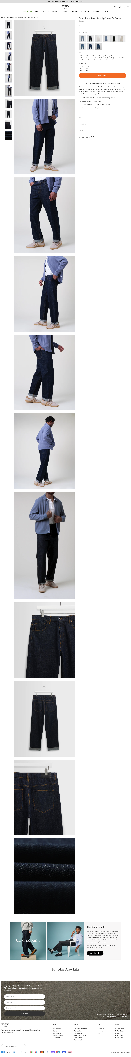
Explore (105, 11)
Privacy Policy (78, 1033)
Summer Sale (27, 11)
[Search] (115, 7)
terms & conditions (121, 1014)
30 (87, 57)
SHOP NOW (74, 1)
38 (111, 57)
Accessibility (78, 1040)
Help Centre (78, 1038)
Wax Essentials (58, 1035)
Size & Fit (81, 118)
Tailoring (64, 11)
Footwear (96, 11)
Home (3, 17)
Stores (100, 1033)
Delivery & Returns (80, 1029)
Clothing (46, 11)
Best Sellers (57, 1033)
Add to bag (102, 75)
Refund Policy (78, 1031)
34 (99, 57)
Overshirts (74, 11)
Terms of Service (80, 1035)
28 (81, 57)
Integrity (81, 130)
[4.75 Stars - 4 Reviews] (89, 137)
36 (105, 57)
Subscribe (24, 1014)
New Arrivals (57, 1029)
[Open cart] (128, 7)
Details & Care (83, 124)
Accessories (85, 11)
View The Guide (95, 953)
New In (37, 11)
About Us (101, 1029)
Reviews (81, 137)
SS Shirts (55, 11)
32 (93, 57)
